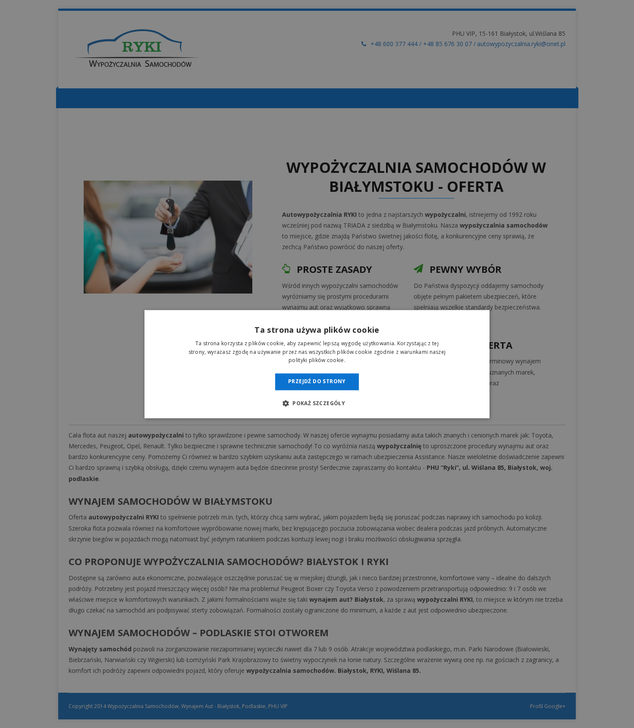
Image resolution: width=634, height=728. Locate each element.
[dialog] (317, 364)
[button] (317, 403)
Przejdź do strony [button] (317, 381)
